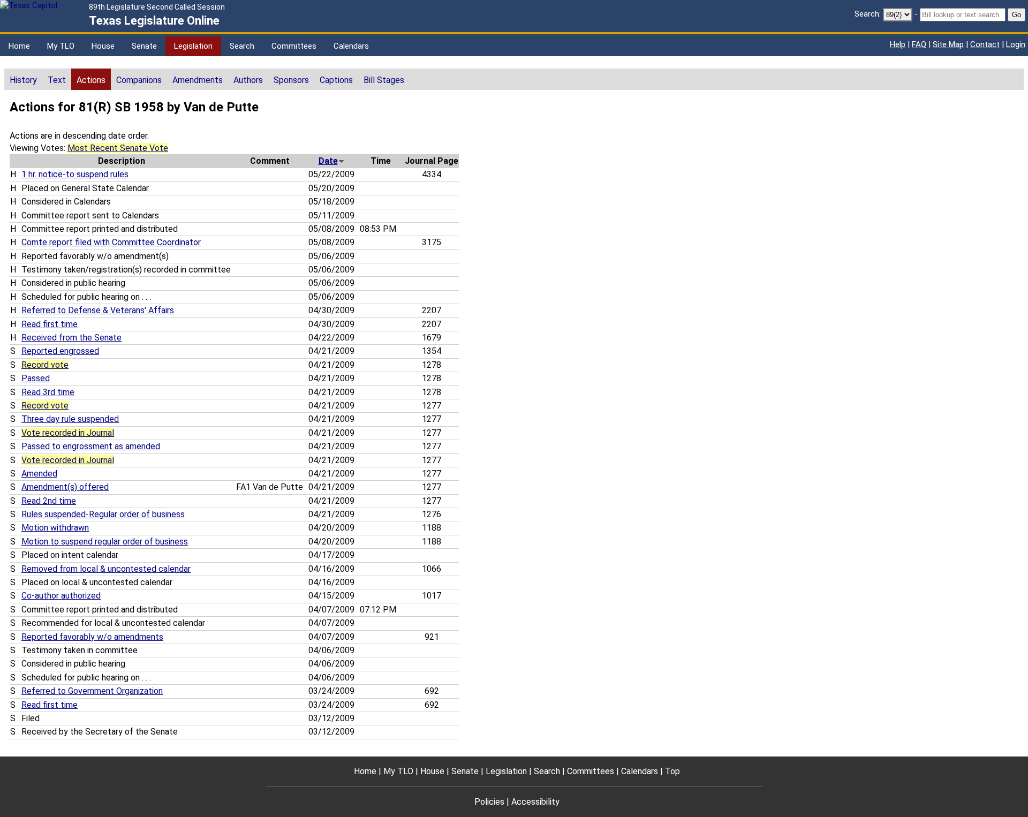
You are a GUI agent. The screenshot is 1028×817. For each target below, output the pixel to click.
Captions (336, 80)
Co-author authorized (61, 596)
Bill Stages (384, 80)
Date (328, 161)
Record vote (45, 365)
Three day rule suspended (70, 419)
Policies (489, 802)
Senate (144, 46)
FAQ (919, 44)
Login (1015, 44)
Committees (293, 46)
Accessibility (535, 802)
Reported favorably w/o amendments (92, 637)
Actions (91, 80)
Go (1016, 15)
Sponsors (291, 80)
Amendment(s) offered (65, 487)
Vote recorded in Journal (67, 433)
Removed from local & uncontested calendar (106, 569)
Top (672, 771)
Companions (139, 80)
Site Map (948, 44)
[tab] (23, 79)
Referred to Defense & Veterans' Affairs (97, 310)
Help (897, 44)
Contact (985, 44)
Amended (39, 473)
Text (57, 80)
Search (242, 46)
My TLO (60, 46)
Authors (248, 80)
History (23, 80)
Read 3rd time (47, 392)
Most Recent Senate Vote (117, 148)
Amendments (197, 80)
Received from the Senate (71, 337)
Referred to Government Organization (92, 691)
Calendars (351, 46)
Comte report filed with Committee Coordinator (111, 242)
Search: (868, 14)
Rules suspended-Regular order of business (103, 514)
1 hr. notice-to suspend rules (74, 174)
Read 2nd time (48, 501)
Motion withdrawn (55, 528)
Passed (35, 378)
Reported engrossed (60, 351)
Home (19, 46)
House (103, 46)
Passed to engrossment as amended (90, 446)
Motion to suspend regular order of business (104, 541)
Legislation (193, 46)
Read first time (49, 324)
